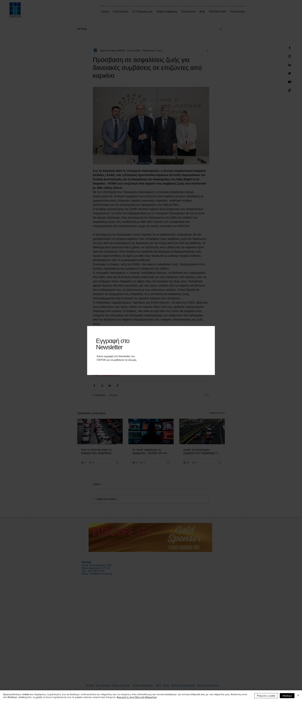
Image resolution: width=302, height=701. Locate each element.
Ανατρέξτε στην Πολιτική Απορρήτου (137, 697)
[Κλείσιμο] (298, 695)
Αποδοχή (287, 695)
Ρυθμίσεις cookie (266, 695)
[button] (208, 326)
